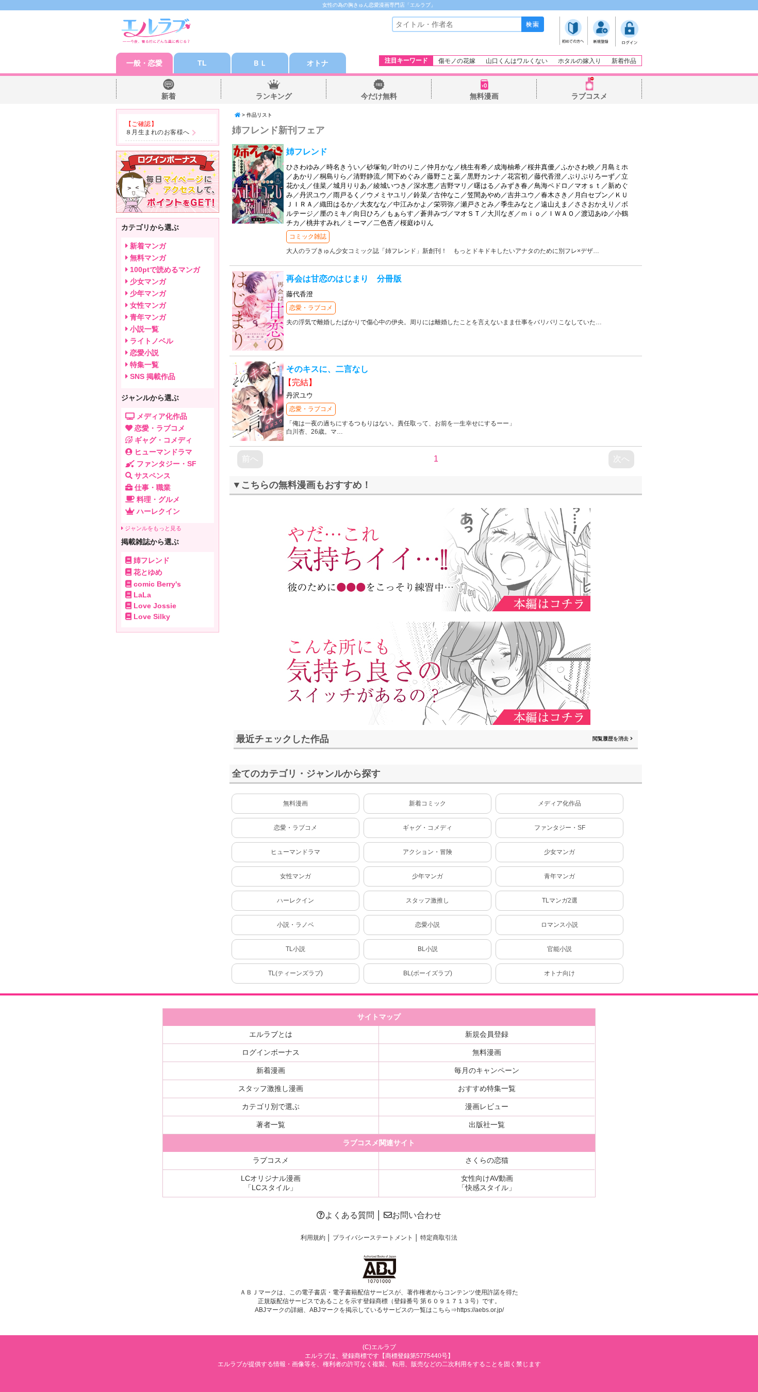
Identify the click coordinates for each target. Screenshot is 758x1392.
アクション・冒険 (427, 852)
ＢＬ (260, 63)
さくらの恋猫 (486, 1160)
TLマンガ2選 (560, 900)
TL (202, 63)
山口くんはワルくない (517, 61)
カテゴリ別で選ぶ (271, 1106)
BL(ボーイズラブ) (427, 973)
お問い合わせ (416, 1215)
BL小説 (428, 949)
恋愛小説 (427, 924)
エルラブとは (270, 1034)
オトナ (317, 63)
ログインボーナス (271, 1052)
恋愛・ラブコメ (311, 307)
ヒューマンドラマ (295, 852)
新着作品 (624, 61)
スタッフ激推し (427, 900)
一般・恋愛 (144, 63)
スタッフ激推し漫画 (270, 1088)
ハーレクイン (295, 900)
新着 (168, 96)
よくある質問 (349, 1215)
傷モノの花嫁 (456, 61)
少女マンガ (559, 852)
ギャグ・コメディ (427, 827)
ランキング (274, 96)
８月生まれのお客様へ (157, 132)
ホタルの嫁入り (579, 61)
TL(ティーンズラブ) (295, 973)
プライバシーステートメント (373, 1237)
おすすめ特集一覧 (487, 1088)
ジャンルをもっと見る (152, 528)
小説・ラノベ (295, 924)
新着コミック (427, 803)
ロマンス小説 (559, 924)
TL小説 (295, 949)
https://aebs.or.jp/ (480, 1310)
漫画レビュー (486, 1106)
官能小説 (559, 949)
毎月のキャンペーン (486, 1070)
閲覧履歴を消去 (611, 738)
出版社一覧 (487, 1124)
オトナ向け (559, 973)
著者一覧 (270, 1124)
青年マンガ (559, 876)
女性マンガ (295, 876)
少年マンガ (427, 876)
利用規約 (313, 1237)
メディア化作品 (559, 803)
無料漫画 (484, 96)
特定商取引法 (438, 1237)
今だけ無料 (379, 96)
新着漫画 (270, 1070)
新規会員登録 (486, 1034)
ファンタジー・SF (559, 827)
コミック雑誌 (307, 236)
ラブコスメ (589, 96)
